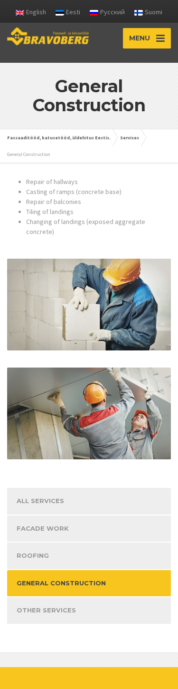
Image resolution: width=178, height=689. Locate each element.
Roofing (33, 555)
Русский (112, 12)
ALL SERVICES (40, 501)
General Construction (61, 583)
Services (129, 138)
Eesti (73, 12)
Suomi (153, 12)
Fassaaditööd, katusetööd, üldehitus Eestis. (59, 138)
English (36, 12)
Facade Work (43, 528)
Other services (46, 610)
